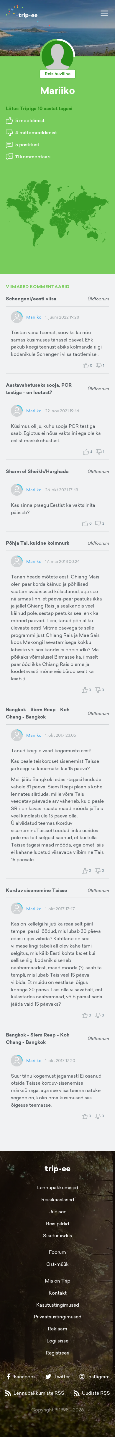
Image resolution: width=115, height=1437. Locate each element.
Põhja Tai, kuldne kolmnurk (37, 543)
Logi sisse (57, 1340)
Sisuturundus (57, 1235)
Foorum (57, 1252)
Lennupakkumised (57, 1187)
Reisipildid (57, 1223)
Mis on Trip (57, 1281)
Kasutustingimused (57, 1305)
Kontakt (58, 1293)
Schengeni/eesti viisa (31, 298)
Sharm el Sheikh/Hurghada (37, 471)
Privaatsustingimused (57, 1316)
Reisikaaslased (57, 1199)
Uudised (57, 1211)
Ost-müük (57, 1264)
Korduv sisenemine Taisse (36, 890)
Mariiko (34, 317)
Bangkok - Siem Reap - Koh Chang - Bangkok (38, 713)
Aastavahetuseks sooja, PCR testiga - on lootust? (39, 389)
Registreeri (57, 1352)
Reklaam (57, 1328)
